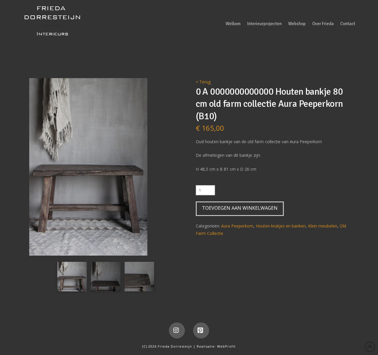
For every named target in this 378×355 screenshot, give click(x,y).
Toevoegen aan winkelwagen (240, 208)
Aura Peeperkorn (237, 226)
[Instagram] (177, 330)
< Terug (203, 82)
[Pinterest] (201, 330)
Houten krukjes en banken (281, 226)
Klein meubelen (322, 226)
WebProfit (226, 346)
